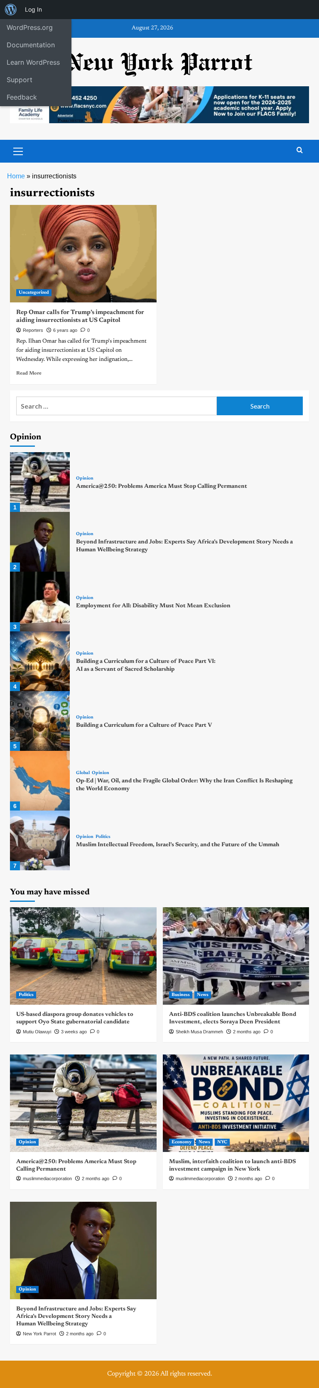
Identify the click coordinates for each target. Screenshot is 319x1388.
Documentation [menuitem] (31, 45)
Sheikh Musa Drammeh (199, 1031)
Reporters (33, 330)
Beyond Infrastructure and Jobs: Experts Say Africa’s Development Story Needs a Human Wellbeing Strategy (76, 1316)
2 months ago (246, 1031)
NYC (222, 1142)
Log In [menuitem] (33, 9)
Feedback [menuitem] (22, 97)
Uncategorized (34, 292)
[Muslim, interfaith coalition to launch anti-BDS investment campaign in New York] (236, 1103)
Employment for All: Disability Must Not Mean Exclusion (153, 606)
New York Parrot (39, 1333)
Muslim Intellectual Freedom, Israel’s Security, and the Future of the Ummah (177, 845)
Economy (181, 1142)
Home (16, 176)
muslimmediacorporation (47, 1178)
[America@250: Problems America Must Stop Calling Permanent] (40, 482)
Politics (103, 837)
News (203, 995)
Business (181, 995)
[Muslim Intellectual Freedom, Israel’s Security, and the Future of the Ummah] (40, 840)
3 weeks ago (74, 1031)
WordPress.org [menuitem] (30, 27)
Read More (29, 373)
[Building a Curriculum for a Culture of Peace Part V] (40, 721)
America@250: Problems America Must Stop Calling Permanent (161, 486)
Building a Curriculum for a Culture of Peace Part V (144, 725)
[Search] (299, 150)
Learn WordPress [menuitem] (33, 62)
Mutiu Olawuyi (37, 1031)
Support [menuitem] (19, 79)
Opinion (84, 478)
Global (83, 773)
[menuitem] (11, 9)
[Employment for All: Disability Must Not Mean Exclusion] (40, 601)
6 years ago (65, 330)
